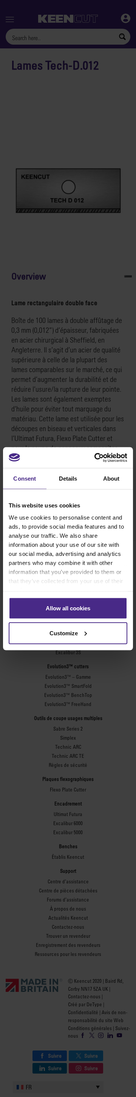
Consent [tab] (24, 478)
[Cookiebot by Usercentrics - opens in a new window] (96, 457)
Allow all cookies (68, 608)
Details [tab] (68, 478)
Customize (63, 633)
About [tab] (111, 478)
